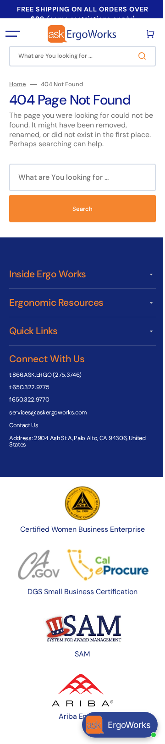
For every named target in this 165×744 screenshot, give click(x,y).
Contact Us (23, 425)
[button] (13, 34)
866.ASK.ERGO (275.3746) (47, 375)
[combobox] (79, 56)
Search (79, 209)
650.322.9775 (30, 387)
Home (17, 84)
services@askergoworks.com (48, 412)
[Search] (137, 56)
